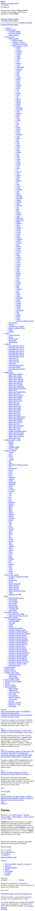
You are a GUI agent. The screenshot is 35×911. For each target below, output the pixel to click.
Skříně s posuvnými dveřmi (17, 591)
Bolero (11, 456)
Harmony (11, 479)
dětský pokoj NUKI (15, 413)
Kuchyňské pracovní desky (17, 369)
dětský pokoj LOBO (15, 410)
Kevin (18, 88)
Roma (18, 145)
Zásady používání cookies (9, 857)
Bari (17, 211)
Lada (17, 136)
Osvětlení (16, 19)
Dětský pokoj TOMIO (15, 385)
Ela (17, 182)
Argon (18, 308)
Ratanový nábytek (10, 671)
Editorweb (4, 800)
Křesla (11, 330)
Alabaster (11, 546)
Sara (17, 154)
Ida (17, 125)
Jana (17, 140)
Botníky (11, 442)
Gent (17, 143)
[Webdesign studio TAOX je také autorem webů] (16, 894)
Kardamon (12, 484)
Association (20, 310)
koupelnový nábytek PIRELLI (18, 642)
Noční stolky (12, 340)
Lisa (10, 497)
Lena (10, 493)
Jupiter (18, 86)
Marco (18, 255)
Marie (18, 150)
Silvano (18, 227)
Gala (17, 166)
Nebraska (11, 518)
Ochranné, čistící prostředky (13, 681)
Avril (17, 62)
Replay (18, 275)
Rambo (18, 273)
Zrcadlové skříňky (14, 621)
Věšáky (11, 445)
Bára (17, 141)
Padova (18, 307)
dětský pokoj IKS (14, 404)
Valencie (19, 202)
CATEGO (7, 854)
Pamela (18, 246)
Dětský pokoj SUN (14, 438)
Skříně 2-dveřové (14, 585)
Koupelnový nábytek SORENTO (19, 653)
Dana (10, 466)
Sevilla (11, 527)
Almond (11, 452)
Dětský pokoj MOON (15, 378)
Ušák (18, 184)
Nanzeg (18, 237)
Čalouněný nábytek (15, 31)
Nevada (11, 550)
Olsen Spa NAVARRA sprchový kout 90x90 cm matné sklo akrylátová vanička (16, 712)
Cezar (18, 65)
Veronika (19, 205)
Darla (18, 269)
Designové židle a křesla (16, 598)
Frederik (18, 53)
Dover (10, 473)
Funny (18, 294)
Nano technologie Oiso (8, 796)
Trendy (18, 212)
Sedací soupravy (14, 38)
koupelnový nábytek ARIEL (17, 630)
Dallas (18, 79)
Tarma (18, 159)
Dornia (18, 282)
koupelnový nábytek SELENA (18, 639)
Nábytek (3, 19)
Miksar (18, 315)
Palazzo (11, 520)
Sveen (10, 569)
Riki (17, 287)
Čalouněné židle (13, 608)
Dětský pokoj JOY (14, 424)
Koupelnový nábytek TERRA (18, 656)
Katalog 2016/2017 (11, 687)
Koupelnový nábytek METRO (18, 660)
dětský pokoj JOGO (15, 406)
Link (10, 495)
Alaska (18, 58)
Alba (17, 191)
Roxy (18, 209)
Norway (18, 259)
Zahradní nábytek (10, 667)
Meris (10, 509)
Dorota (18, 99)
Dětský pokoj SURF (15, 376)
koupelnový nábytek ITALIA (18, 637)
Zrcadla (11, 624)
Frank (18, 131)
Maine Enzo (20, 220)
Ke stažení (8, 873)
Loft (10, 498)
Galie (18, 216)
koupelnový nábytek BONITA (18, 651)
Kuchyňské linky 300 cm (16, 355)
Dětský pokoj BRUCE (16, 383)
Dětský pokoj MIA (14, 411)
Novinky (7, 683)
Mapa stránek (9, 871)
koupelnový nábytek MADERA (18, 640)
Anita (10, 454)
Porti (10, 560)
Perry (18, 285)
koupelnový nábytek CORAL (18, 635)
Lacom (18, 262)
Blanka (18, 101)
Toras (18, 278)
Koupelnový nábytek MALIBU (18, 655)
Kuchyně (7, 344)
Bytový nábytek (13, 35)
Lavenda (11, 491)
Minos (18, 177)
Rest (17, 276)
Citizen (18, 283)
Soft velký (19, 198)
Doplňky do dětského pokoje (17, 431)
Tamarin (18, 289)
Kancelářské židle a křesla (16, 614)
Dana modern (13, 468)
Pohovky (11, 324)
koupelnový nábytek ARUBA (18, 649)
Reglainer (19, 134)
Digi (17, 312)
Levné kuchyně (13, 358)
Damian (18, 70)
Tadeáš (11, 530)
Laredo (11, 553)
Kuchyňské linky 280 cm (16, 365)
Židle (6, 596)
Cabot (18, 260)
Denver (11, 470)
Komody (11, 578)
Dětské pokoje (9, 372)
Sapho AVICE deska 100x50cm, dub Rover (14, 772)
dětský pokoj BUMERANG (17, 392)
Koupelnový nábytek (11, 617)
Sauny (3, 802)
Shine (18, 156)
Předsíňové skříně (14, 447)
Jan (17, 97)
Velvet (10, 537)
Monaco (18, 195)
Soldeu (18, 241)
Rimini (18, 301)
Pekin (18, 115)
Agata (18, 188)
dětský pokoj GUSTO (15, 401)
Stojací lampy (13, 676)
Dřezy (10, 371)
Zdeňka (18, 152)
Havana (18, 85)
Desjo (10, 472)
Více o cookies (28, 906)
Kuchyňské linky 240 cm (16, 351)
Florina (18, 94)
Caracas (11, 458)
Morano (11, 516)
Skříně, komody (13, 688)
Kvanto (11, 488)
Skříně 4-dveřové (14, 589)
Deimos (18, 214)
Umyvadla (12, 623)
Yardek (18, 175)
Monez (11, 511)
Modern (18, 113)
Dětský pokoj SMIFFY (16, 374)
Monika (11, 513)
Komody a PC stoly (15, 704)
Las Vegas (12, 489)
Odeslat (21, 880)
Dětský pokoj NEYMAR (16, 386)
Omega (11, 545)
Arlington (19, 239)
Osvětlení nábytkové (15, 674)
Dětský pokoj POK (14, 415)
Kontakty (7, 874)
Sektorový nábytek (10, 450)
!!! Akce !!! (8, 28)
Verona (18, 163)
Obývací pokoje (9, 37)
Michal (18, 104)
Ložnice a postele (14, 692)
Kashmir (11, 564)
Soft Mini (19, 196)
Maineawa (19, 218)
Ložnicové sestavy (14, 335)
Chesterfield (20, 67)
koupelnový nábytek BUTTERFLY (20, 633)
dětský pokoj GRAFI (15, 399)
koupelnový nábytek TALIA (17, 648)
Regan (18, 133)
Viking (18, 250)
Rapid (18, 127)
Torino (11, 534)
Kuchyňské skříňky (15, 367)
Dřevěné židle (13, 600)
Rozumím (4, 907)
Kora (10, 562)
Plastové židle (13, 605)
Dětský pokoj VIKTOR (16, 379)
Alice (18, 95)
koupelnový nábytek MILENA (18, 632)
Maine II (19, 223)
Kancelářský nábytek (11, 612)
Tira (17, 280)
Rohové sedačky (17, 40)
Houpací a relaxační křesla (17, 328)
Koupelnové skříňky (15, 619)
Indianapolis (12, 482)
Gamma (18, 172)
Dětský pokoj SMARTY (16, 418)
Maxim (18, 305)
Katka (18, 253)
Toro (17, 271)
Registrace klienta (13, 3)
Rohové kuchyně (14, 360)
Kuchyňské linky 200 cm (16, 347)
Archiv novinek (5, 791)
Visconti (18, 243)
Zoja (17, 207)
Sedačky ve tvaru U (18, 42)
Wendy (18, 266)
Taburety (11, 331)
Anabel (18, 257)
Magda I (11, 504)
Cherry (18, 296)
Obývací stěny (13, 323)
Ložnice (7, 333)
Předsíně (11, 443)
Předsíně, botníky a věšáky (13, 440)
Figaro (18, 81)
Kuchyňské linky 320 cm (16, 356)
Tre (10, 536)
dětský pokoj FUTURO (16, 395)
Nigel (18, 76)
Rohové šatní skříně (15, 584)
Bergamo (19, 189)
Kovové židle (13, 603)
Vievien (11, 539)
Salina (10, 548)
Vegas (18, 161)
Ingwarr (18, 252)
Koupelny (9, 19)
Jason (18, 225)
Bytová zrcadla (13, 449)
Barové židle (12, 610)
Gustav (18, 54)
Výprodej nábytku (10, 30)
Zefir (10, 566)
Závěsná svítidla (13, 678)
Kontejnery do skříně (15, 594)
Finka (18, 83)
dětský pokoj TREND (15, 422)
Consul (18, 78)
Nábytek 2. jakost (10, 685)
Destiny (18, 248)
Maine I (18, 221)
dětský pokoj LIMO (15, 408)
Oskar (18, 118)
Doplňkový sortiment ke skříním (18, 576)
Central (18, 228)
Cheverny (19, 69)
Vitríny (11, 592)
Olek (17, 149)
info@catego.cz (10, 852)
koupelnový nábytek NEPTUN (18, 644)
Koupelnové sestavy (15, 665)
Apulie (18, 234)
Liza (17, 90)
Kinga (10, 486)
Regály (11, 582)
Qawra (18, 230)
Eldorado (19, 51)
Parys (18, 117)
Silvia (18, 179)
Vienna (18, 165)
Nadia (18, 106)
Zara (17, 124)
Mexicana (19, 298)
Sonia (18, 157)
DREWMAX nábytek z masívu (18, 465)
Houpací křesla (13, 601)
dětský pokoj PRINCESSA (17, 417)
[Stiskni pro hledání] (25, 23)
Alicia (18, 49)
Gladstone (12, 477)
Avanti (18, 120)
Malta (10, 507)
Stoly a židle (12, 694)
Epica (10, 475)
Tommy (18, 303)
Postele (11, 337)
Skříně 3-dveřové (14, 587)
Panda (18, 147)
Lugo (10, 500)
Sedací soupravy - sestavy (20, 46)
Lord (17, 92)
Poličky (11, 626)
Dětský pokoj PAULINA (16, 433)
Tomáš (18, 129)
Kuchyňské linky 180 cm (16, 346)
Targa (10, 532)
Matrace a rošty (13, 339)
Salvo (10, 523)
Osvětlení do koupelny (15, 628)
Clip (10, 461)
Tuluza (11, 571)
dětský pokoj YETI (14, 429)
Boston (18, 47)
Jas (17, 170)
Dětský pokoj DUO (15, 394)
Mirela (18, 138)
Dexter (18, 232)
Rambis (18, 181)
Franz (18, 236)
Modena (11, 559)
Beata (18, 204)
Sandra (18, 200)
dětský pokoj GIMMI (15, 397)
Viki (17, 173)
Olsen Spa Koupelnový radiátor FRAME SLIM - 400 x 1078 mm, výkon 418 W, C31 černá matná (17, 752)
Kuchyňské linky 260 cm (16, 353)
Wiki (17, 268)
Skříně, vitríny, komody (12, 575)
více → (3, 729)
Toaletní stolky (13, 342)
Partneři (7, 869)
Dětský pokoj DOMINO (16, 434)
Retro (10, 521)
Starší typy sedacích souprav (25, 321)
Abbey (18, 299)
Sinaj (17, 244)
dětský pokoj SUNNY (15, 420)
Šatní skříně (12, 706)
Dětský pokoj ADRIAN (16, 381)
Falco (18, 193)
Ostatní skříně (13, 580)
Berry (18, 292)
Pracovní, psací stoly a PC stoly (18, 616)
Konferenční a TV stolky (16, 326)
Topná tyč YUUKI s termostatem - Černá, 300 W (16, 730)
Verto (10, 543)
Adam (18, 56)
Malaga (11, 505)
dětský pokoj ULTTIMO (16, 426)
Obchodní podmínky (11, 867)
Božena (18, 63)
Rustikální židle (13, 607)
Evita (18, 111)
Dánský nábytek (10, 669)
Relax (18, 168)
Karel (18, 72)
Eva (17, 122)
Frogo (18, 317)
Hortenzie (19, 109)
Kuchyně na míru (14, 362)
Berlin (10, 557)
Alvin (18, 314)
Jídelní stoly (12, 363)
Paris (10, 555)
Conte (10, 463)
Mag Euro (12, 502)
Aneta (18, 60)
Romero (11, 541)
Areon (18, 264)
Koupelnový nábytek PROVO (18, 658)
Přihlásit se (4, 3)
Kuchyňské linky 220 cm (16, 349)
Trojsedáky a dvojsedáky (20, 44)
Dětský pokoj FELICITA (16, 436)
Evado (11, 573)
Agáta (18, 186)
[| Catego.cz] (5, 7)
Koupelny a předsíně (15, 703)
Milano (18, 102)
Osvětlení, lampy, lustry (12, 672)
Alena (18, 319)
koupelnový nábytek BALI (17, 646)
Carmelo (11, 459)
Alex (17, 291)
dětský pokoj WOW (15, 427)
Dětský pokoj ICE (14, 402)
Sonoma (11, 529)
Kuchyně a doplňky (15, 33)
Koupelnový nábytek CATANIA (19, 662)
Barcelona (19, 108)
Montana (11, 514)
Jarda (18, 74)
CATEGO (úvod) (16, 815)
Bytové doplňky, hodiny (12, 679)
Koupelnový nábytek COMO (18, 663)
